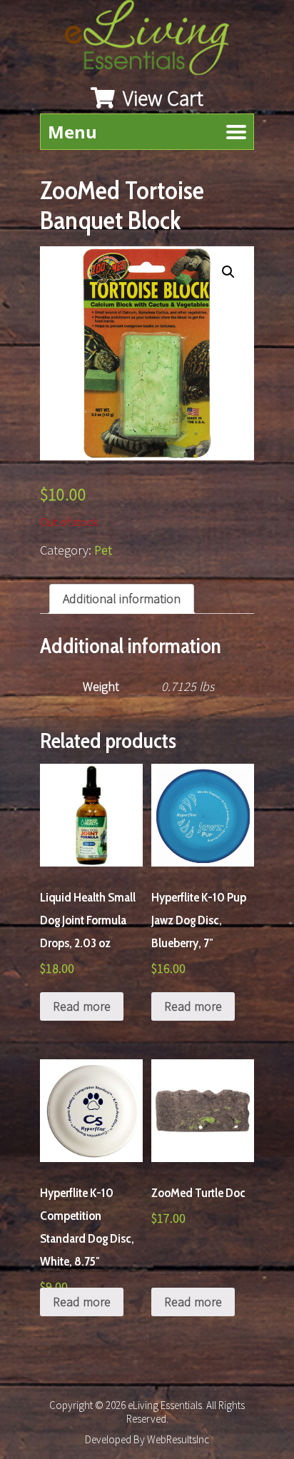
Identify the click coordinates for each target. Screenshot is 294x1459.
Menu (72, 131)
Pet (103, 550)
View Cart (160, 97)
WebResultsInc (178, 1439)
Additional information (122, 598)
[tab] (121, 599)
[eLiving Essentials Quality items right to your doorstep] (154, 41)
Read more (82, 1006)
